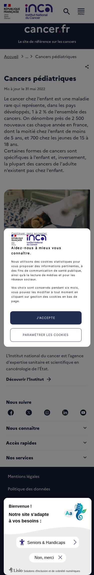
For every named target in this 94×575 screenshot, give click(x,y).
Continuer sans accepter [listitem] (29, 233)
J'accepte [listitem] (46, 318)
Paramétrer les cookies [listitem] (46, 335)
